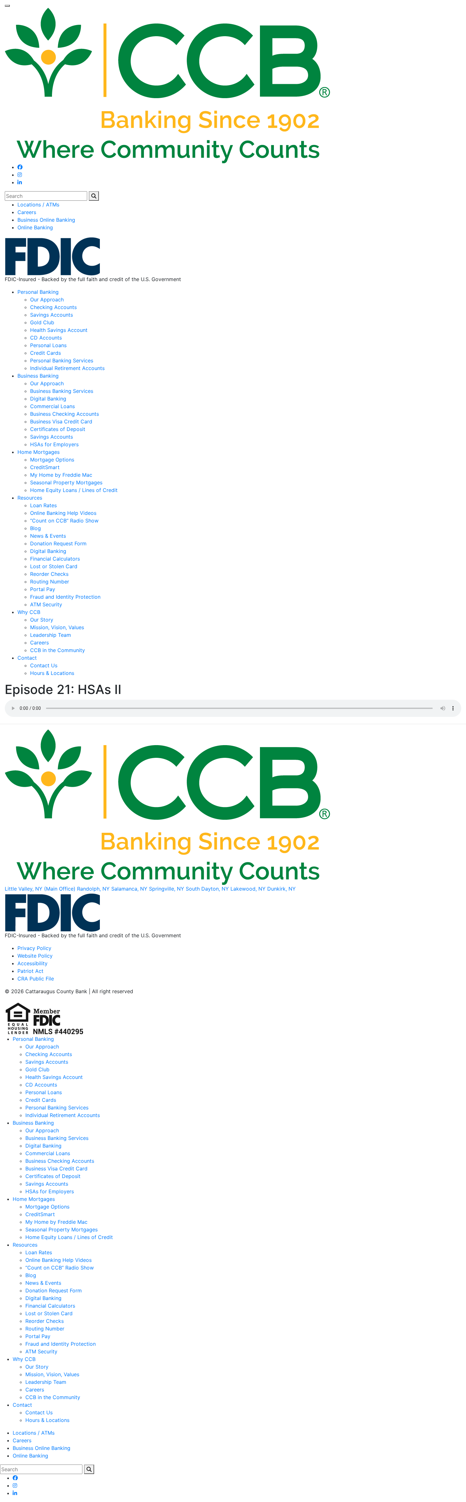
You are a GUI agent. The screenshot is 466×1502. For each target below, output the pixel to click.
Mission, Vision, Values (57, 627)
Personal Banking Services (61, 360)
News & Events (48, 536)
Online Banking (35, 227)
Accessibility (32, 963)
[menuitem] (239, 204)
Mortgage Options (52, 459)
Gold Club (42, 322)
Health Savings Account (58, 330)
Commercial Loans (52, 406)
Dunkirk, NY (281, 889)
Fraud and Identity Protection (65, 597)
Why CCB (28, 612)
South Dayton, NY (207, 889)
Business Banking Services (61, 391)
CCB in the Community (57, 650)
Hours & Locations (52, 673)
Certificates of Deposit (57, 429)
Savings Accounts (51, 315)
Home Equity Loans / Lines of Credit (74, 490)
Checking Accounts (53, 307)
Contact (27, 658)
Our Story (41, 619)
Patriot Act (30, 971)
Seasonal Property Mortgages (66, 482)
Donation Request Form (58, 543)
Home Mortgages (38, 452)
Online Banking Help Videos (63, 513)
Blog (35, 528)
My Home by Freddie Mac (61, 475)
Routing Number (49, 581)
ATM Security (46, 604)
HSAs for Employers (54, 444)
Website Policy (35, 956)
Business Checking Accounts (64, 414)
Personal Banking (38, 292)
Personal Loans (48, 345)
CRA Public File (35, 978)
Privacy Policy (34, 948)
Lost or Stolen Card (53, 566)
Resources (29, 498)
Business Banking (38, 376)
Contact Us (43, 665)
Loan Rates (43, 505)
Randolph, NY (93, 889)
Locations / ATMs (38, 204)
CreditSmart (45, 467)
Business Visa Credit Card (61, 421)
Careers (26, 212)
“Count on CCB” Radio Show (64, 520)
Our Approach (47, 299)
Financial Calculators (55, 559)
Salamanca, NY (129, 889)
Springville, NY (166, 889)
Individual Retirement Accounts (67, 368)
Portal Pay (42, 589)
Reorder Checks (49, 574)
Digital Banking (48, 398)
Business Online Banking (46, 220)
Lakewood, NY (248, 889)
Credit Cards (45, 353)
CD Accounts (46, 337)
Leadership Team (50, 635)
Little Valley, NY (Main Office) (40, 889)
